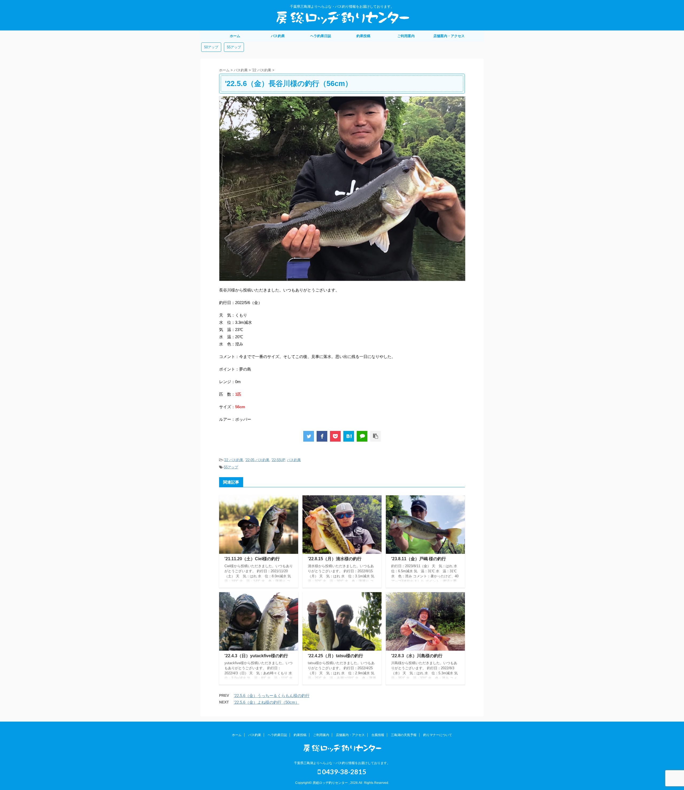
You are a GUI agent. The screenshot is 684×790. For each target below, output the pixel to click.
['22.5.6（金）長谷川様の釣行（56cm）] (348, 436)
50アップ (211, 47)
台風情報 (377, 735)
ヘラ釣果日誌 (320, 36)
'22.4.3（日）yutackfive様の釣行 (256, 655)
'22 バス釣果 (233, 460)
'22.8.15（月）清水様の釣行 (335, 558)
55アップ (234, 47)
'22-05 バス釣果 (257, 460)
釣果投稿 (363, 36)
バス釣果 (278, 36)
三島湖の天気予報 (404, 735)
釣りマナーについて (437, 735)
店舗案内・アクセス (449, 36)
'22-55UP (278, 460)
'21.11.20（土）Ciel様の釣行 (252, 558)
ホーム (235, 36)
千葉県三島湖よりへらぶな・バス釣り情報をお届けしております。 (342, 763)
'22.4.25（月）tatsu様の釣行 (335, 655)
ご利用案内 (406, 36)
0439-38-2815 (343, 772)
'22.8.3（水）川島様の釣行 (416, 655)
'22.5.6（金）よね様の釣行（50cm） (266, 702)
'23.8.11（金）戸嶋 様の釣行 (418, 558)
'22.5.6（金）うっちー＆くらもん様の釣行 (271, 695)
